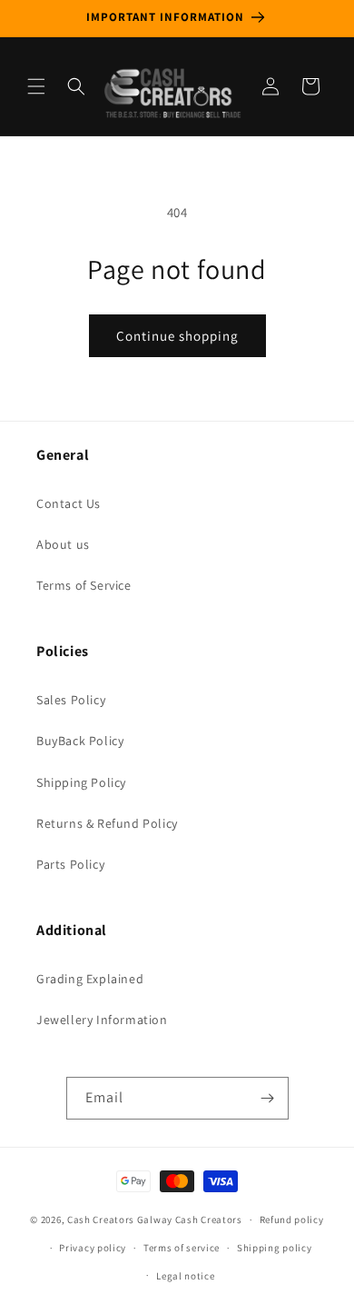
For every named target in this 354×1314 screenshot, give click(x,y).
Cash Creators (208, 1219)
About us (63, 544)
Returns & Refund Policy (107, 823)
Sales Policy (70, 700)
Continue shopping (177, 335)
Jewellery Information (102, 1019)
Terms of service (181, 1247)
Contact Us (68, 503)
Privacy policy (92, 1247)
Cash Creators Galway (119, 1219)
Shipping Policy (81, 782)
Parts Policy (70, 864)
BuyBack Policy (79, 740)
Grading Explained (89, 979)
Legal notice (185, 1275)
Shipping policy (274, 1247)
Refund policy (292, 1219)
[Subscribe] (268, 1098)
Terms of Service (84, 585)
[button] (36, 86)
